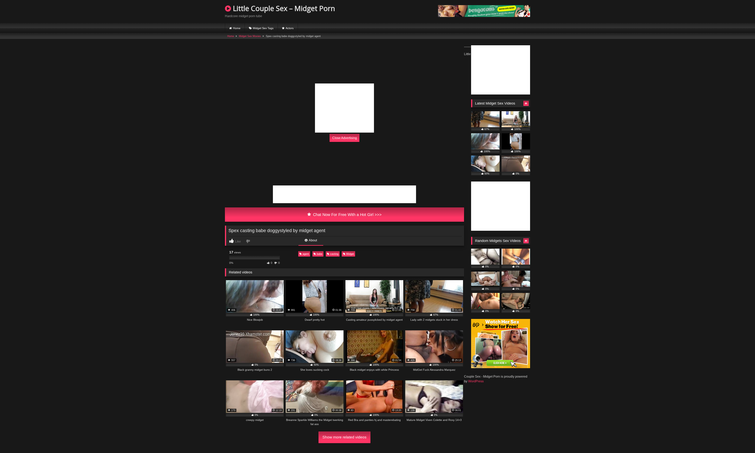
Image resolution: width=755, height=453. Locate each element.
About (312, 240)
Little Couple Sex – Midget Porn (283, 8)
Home (236, 28)
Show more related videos (344, 437)
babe (319, 253)
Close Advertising (344, 138)
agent (306, 253)
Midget (350, 253)
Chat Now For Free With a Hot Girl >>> (347, 214)
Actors (290, 28)
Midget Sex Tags (263, 28)
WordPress (476, 381)
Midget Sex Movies (250, 36)
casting (334, 253)
